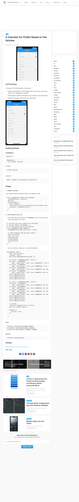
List (7, 34)
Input (41, 2)
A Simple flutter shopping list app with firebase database (37, 404)
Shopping (29, 400)
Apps (64, 2)
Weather (29, 418)
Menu (47, 2)
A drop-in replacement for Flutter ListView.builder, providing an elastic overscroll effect (36, 382)
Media (26, 2)
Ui (20, 2)
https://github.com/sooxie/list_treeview (17, 347)
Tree (11, 349)
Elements (33, 2)
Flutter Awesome (13, 2)
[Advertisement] (40, 17)
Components (56, 2)
